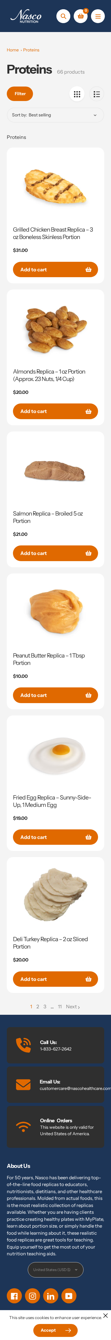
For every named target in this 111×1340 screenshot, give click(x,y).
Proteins (31, 50)
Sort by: (19, 115)
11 (60, 1006)
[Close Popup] (105, 1315)
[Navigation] (98, 16)
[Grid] (76, 93)
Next (71, 1006)
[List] (96, 93)
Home (13, 50)
